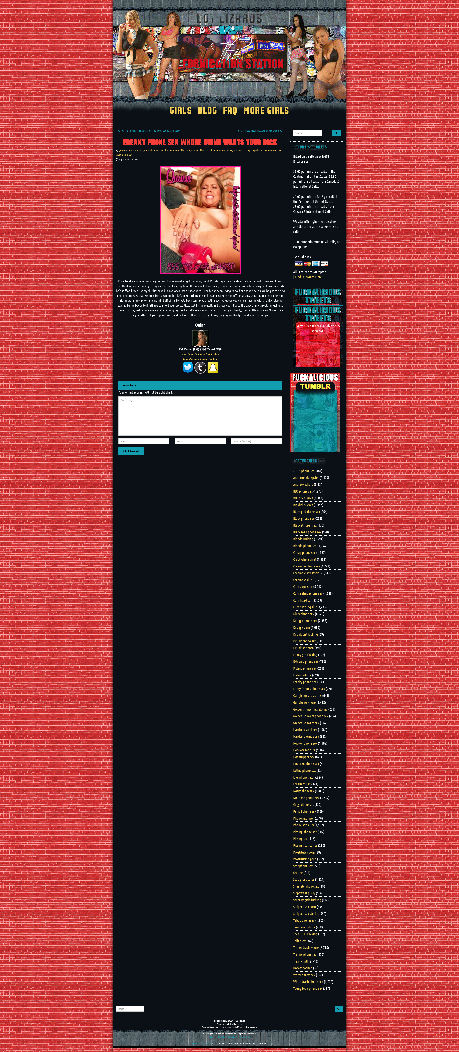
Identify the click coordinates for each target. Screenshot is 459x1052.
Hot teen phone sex (306, 763)
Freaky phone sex (235, 150)
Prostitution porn (304, 859)
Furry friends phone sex (309, 689)
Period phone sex (304, 811)
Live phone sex (270, 150)
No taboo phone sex (306, 797)
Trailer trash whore (306, 947)
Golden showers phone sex (310, 716)
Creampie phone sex (306, 566)
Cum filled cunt (182, 150)
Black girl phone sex (306, 511)
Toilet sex (299, 941)
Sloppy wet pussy (304, 893)
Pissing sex (300, 838)
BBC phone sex (303, 491)
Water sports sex (304, 975)
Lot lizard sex (302, 784)
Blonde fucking (303, 539)
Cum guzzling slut (200, 150)
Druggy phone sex (305, 620)
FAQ (230, 110)
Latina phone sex (304, 770)
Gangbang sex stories (307, 695)
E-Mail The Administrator (202, 1043)
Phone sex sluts (303, 825)
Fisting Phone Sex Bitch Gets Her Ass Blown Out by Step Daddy (151, 130)
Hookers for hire (304, 750)
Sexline (298, 872)
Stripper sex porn (304, 906)
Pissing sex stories (305, 845)
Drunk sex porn (303, 648)
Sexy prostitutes (303, 879)
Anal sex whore (135, 150)
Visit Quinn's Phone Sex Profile (200, 354)
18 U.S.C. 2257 (221, 1036)
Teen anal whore (304, 927)
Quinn (122, 150)
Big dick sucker (151, 150)
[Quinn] (200, 338)
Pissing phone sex (305, 832)
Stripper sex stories (306, 913)
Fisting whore (302, 675)
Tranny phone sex (305, 954)
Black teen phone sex (307, 532)
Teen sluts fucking (305, 934)
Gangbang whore (253, 150)
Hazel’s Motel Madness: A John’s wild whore (258, 130)
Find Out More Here (308, 277)
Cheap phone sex (304, 552)
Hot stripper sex (303, 757)
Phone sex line (303, 818)
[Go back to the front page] (229, 54)
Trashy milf (300, 961)
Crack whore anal (304, 559)
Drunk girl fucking (305, 634)
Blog (207, 110)
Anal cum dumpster (306, 477)
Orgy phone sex (303, 804)
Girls (181, 110)
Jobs (248, 1036)
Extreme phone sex (305, 661)
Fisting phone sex (304, 668)
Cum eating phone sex (308, 593)
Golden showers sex (306, 723)
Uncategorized (302, 968)
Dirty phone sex (217, 150)
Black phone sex (303, 518)
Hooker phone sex (305, 743)
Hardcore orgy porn (306, 736)
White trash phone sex (308, 981)
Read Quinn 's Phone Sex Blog (200, 359)
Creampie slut (302, 580)
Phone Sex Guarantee (236, 1036)
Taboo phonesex (303, 920)
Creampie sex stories (307, 573)
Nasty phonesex (303, 791)
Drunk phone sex (304, 641)
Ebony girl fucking (305, 654)
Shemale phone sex (306, 886)
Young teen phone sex (307, 988)
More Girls (266, 110)
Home (212, 1036)
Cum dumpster (167, 150)
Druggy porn (301, 627)
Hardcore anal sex (305, 729)
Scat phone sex (303, 866)
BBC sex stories (303, 498)
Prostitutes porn (304, 852)
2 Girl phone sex (304, 471)
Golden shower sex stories (310, 709)
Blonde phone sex (305, 545)
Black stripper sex (305, 525)
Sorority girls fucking (307, 900)
